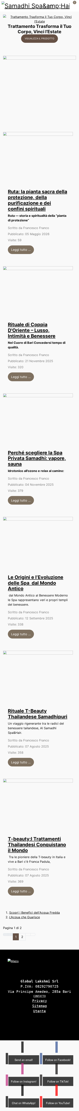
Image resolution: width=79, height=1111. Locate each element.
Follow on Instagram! (23, 1081)
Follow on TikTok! (58, 1081)
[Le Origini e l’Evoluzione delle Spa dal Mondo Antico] (38, 543)
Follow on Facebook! (58, 1060)
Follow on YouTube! (58, 1103)
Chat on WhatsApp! (23, 1103)
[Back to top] (68, 1031)
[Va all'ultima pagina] (32, 934)
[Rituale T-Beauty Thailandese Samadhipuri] (38, 677)
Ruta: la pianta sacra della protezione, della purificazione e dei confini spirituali (37, 200)
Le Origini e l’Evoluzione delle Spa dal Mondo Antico (35, 583)
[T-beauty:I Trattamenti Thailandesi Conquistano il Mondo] (38, 805)
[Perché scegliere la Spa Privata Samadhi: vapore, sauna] (38, 419)
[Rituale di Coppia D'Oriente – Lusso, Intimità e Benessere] (38, 291)
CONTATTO (39, 996)
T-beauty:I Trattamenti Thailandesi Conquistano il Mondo (37, 844)
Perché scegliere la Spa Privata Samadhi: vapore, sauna (37, 458)
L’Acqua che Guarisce (24, 917)
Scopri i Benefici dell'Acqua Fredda (34, 912)
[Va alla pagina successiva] (28, 934)
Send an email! (24, 1060)
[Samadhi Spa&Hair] (36, 5)
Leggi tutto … (21, 250)
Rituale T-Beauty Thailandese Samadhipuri (37, 713)
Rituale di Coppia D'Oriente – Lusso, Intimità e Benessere (31, 330)
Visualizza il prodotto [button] (39, 38)
